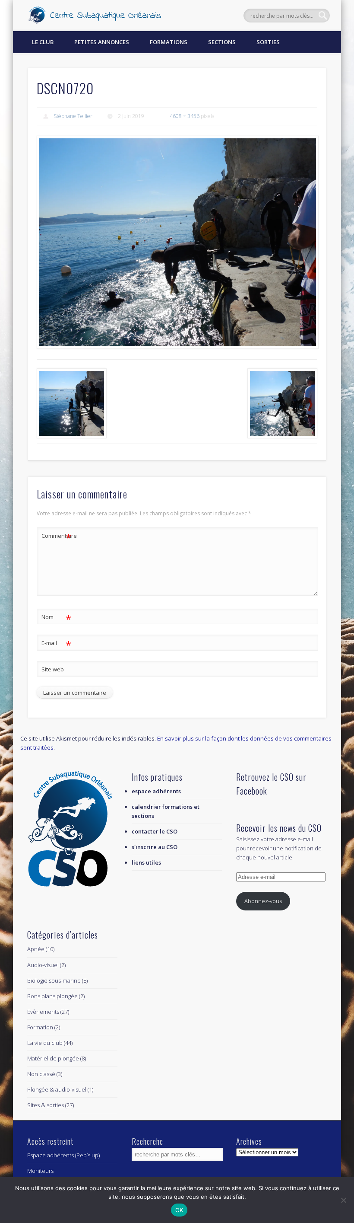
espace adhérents (156, 791)
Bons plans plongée (52, 996)
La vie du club (45, 1043)
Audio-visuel (43, 965)
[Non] (343, 1200)
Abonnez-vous (263, 901)
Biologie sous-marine (54, 980)
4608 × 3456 (184, 116)
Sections (222, 42)
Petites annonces (101, 42)
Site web (52, 669)
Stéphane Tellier (73, 116)
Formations (168, 42)
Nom (56, 618)
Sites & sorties (45, 1105)
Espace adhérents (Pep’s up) (63, 1155)
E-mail (56, 644)
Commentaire (56, 536)
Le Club (43, 42)
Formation (40, 1027)
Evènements (43, 1011)
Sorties (268, 42)
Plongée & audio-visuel (56, 1089)
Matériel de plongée (53, 1058)
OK (179, 1210)
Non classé (41, 1074)
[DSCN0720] (177, 242)
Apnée (35, 949)
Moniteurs (40, 1171)
